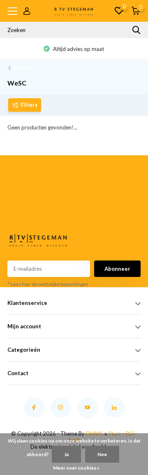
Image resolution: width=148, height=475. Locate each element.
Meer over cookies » (76, 468)
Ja (66, 454)
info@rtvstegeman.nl (21, 212)
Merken (23, 68)
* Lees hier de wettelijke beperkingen (47, 284)
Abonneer (117, 268)
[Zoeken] (136, 30)
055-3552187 (18, 202)
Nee (102, 454)
